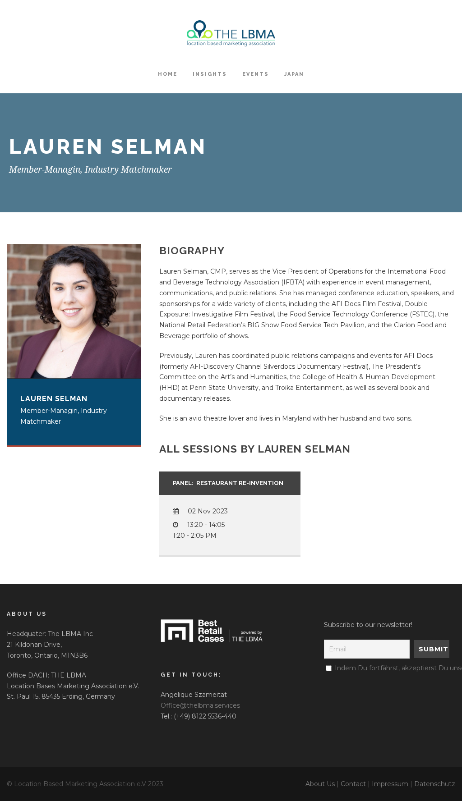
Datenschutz (434, 784)
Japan (294, 74)
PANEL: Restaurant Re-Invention (228, 483)
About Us (320, 784)
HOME (167, 74)
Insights (210, 74)
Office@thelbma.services (200, 705)
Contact (353, 784)
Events (255, 74)
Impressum (390, 784)
